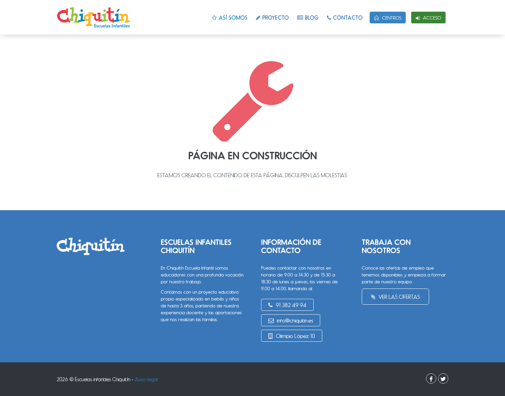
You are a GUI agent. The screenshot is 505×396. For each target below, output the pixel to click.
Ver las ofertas (398, 296)
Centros (391, 18)
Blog (311, 17)
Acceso (431, 18)
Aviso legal (146, 379)
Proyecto (275, 17)
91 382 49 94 (290, 305)
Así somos (232, 17)
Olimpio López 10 (294, 335)
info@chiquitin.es (294, 320)
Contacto (347, 17)
